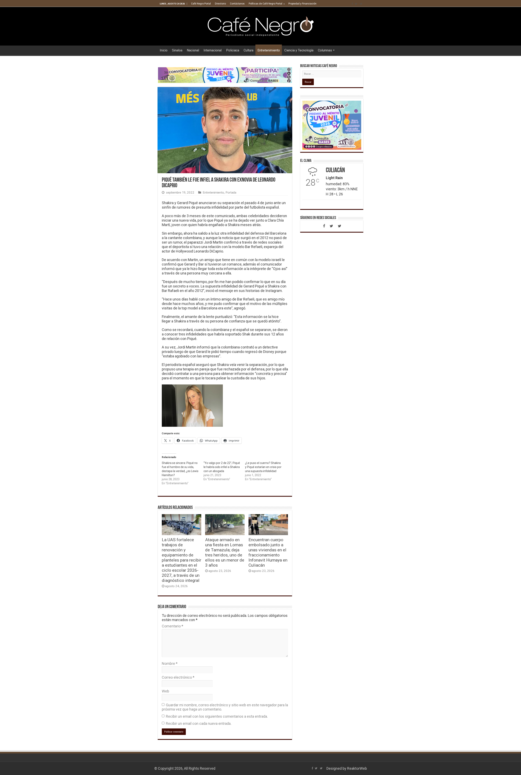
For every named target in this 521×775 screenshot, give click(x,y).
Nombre (169, 663)
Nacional (193, 50)
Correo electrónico (178, 677)
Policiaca (232, 50)
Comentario (172, 626)
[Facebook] (352, 3)
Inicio (163, 50)
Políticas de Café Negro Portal (265, 3)
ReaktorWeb (357, 768)
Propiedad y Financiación (302, 3)
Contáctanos (237, 3)
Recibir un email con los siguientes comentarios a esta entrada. (217, 716)
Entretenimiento (268, 50)
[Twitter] (356, 3)
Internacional (213, 50)
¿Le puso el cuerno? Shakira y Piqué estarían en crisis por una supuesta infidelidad (263, 467)
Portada (230, 192)
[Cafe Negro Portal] (260, 25)
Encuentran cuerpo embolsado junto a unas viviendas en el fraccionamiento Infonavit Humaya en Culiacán (267, 552)
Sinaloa (177, 50)
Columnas (325, 50)
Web (165, 691)
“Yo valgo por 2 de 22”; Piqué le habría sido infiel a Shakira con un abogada (222, 467)
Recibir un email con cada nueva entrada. (198, 723)
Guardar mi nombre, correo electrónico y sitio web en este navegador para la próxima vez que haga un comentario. (225, 707)
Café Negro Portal (201, 3)
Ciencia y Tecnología (298, 50)
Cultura (248, 50)
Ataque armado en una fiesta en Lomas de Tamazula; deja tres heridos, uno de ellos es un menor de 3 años (224, 552)
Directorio (220, 3)
